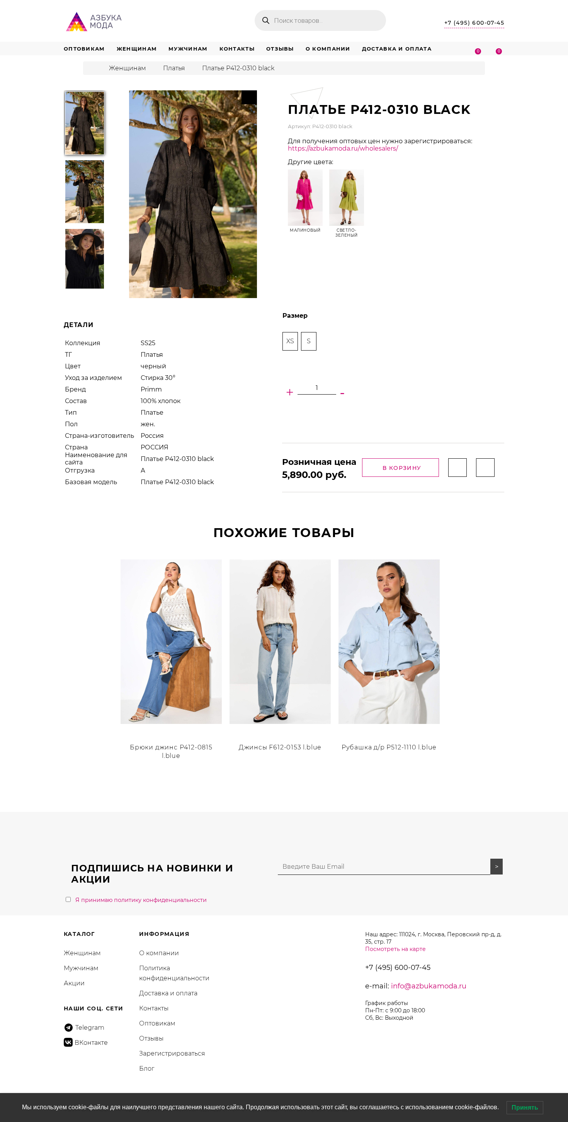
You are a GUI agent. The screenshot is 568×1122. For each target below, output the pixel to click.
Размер (295, 315)
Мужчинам (187, 49)
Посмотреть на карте (395, 949)
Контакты (237, 49)
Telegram (89, 1027)
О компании (328, 49)
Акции (74, 983)
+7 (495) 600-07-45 (474, 22)
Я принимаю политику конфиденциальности (141, 900)
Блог (146, 1068)
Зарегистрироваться (172, 1053)
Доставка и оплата (397, 49)
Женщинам (137, 49)
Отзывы (280, 49)
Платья (174, 68)
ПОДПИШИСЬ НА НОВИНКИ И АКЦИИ (152, 874)
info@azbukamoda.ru (428, 986)
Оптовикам (84, 49)
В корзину (402, 467)
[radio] (290, 341)
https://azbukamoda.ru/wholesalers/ (343, 148)
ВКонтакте (91, 1042)
